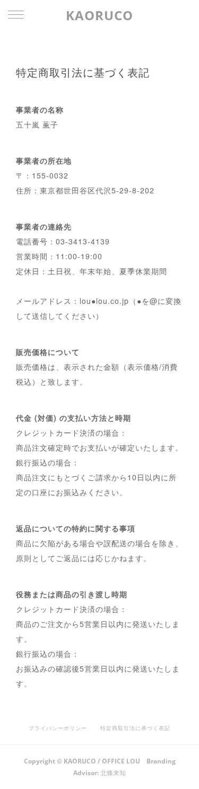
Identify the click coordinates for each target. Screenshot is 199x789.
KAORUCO (99, 15)
